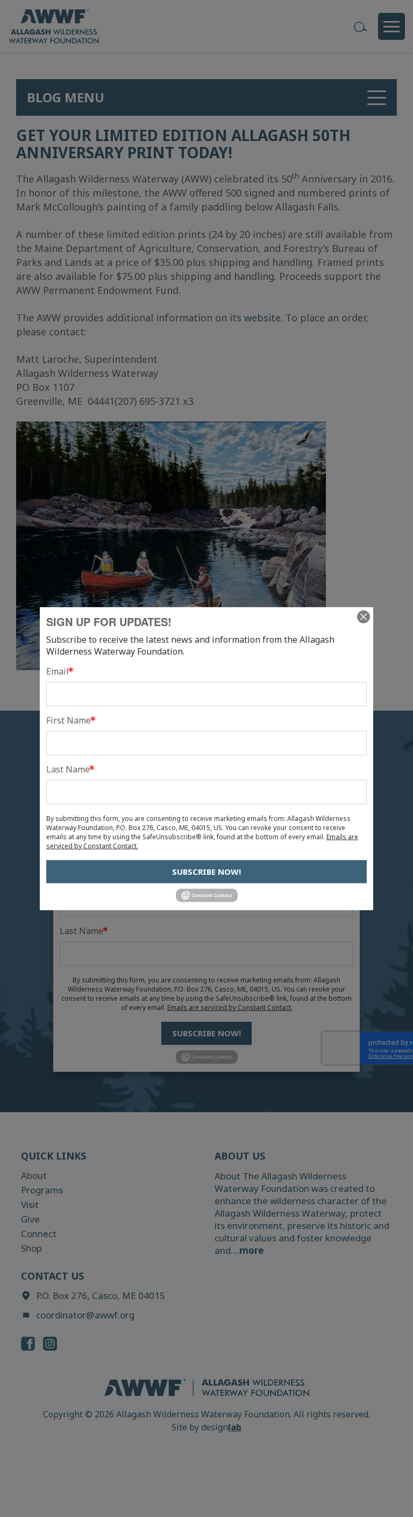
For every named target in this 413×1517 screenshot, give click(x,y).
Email (57, 671)
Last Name (68, 769)
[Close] (363, 616)
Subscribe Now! (206, 871)
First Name (68, 720)
